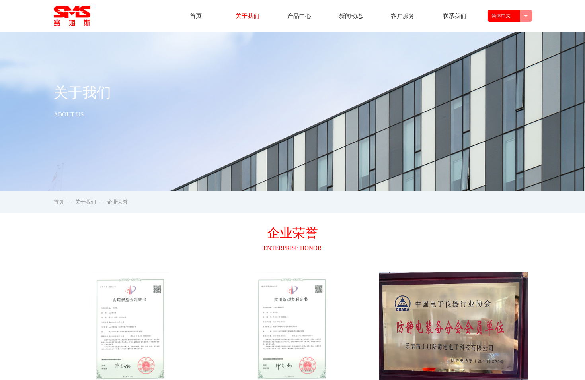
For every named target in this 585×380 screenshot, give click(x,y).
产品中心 (299, 16)
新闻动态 (351, 16)
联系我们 (454, 16)
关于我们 (247, 16)
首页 (196, 16)
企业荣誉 (117, 202)
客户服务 (403, 16)
